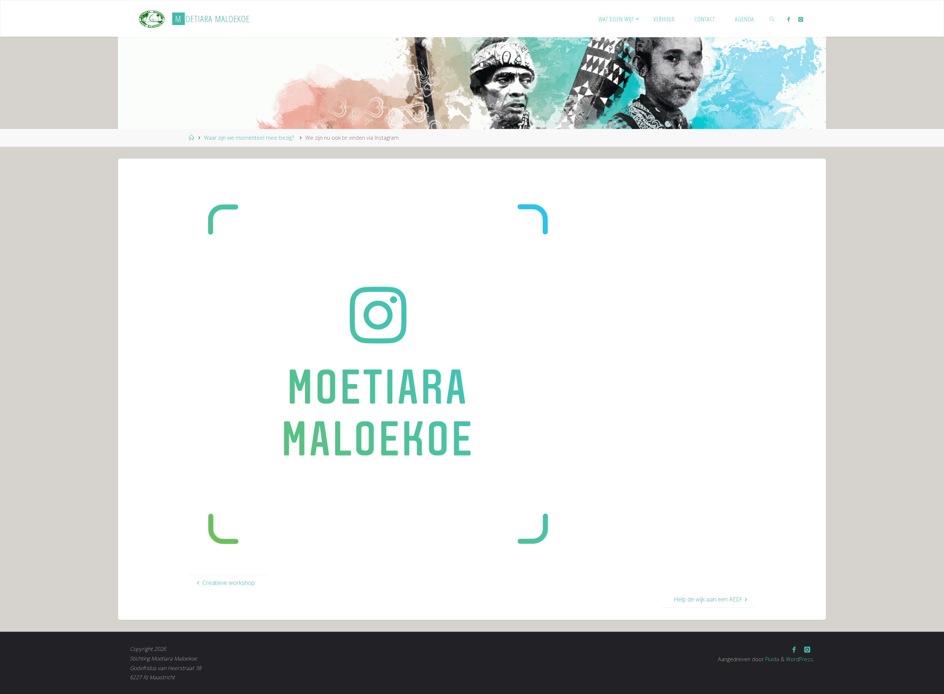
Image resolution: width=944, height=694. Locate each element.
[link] (772, 18)
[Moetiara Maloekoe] (151, 19)
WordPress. (800, 659)
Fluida (771, 659)
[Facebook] (788, 19)
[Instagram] (800, 19)
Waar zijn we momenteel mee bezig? (249, 137)
